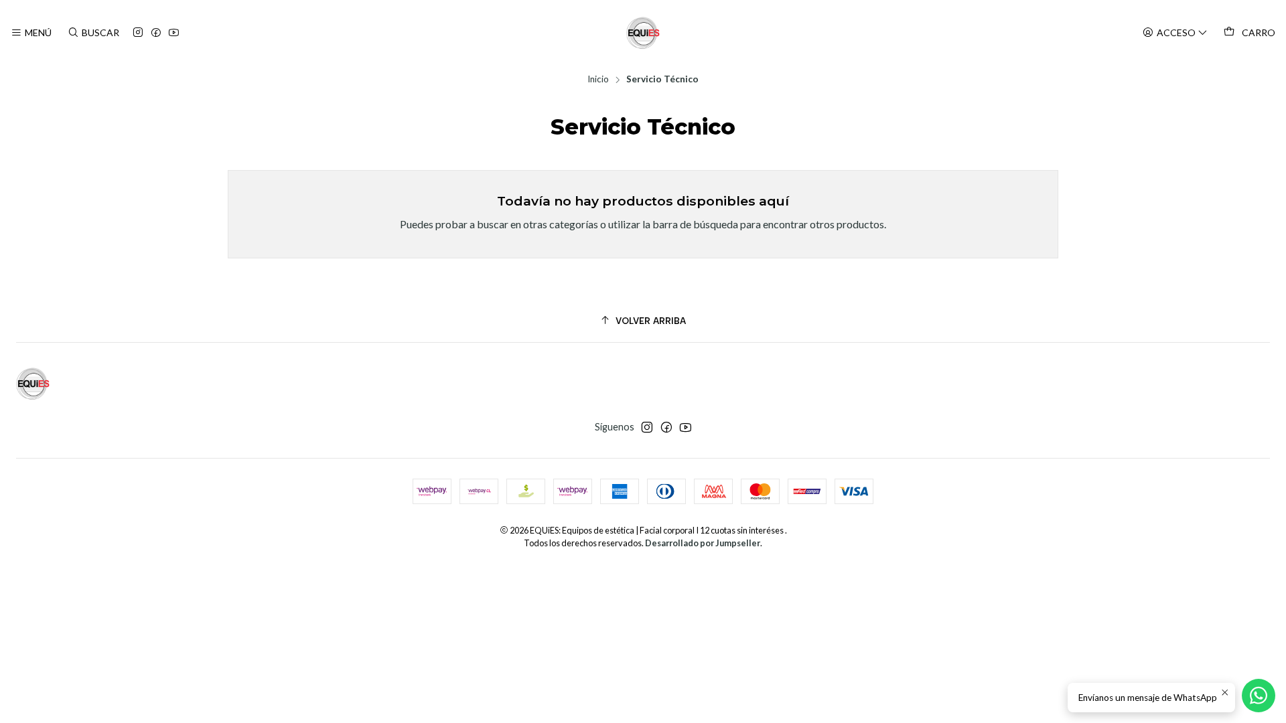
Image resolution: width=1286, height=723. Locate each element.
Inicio (598, 79)
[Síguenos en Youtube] (174, 33)
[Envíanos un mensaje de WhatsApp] (1258, 695)
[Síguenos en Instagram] (138, 33)
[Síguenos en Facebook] (156, 33)
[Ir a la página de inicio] (643, 33)
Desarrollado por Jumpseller (702, 543)
